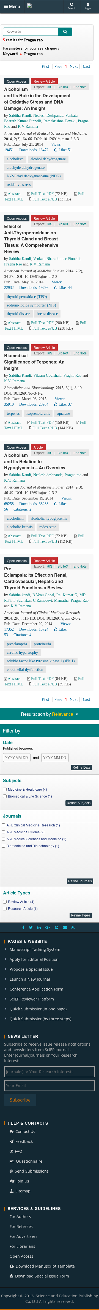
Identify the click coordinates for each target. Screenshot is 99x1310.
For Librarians (22, 1246)
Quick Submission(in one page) (38, 1008)
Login (88, 8)
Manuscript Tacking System (35, 949)
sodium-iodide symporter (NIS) (31, 305)
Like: (65, 150)
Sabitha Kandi (20, 115)
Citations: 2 (22, 509)
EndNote (80, 86)
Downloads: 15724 (33, 629)
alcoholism (15, 159)
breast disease (47, 314)
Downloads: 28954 (33, 404)
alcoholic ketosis (19, 527)
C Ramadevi (42, 600)
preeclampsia (17, 644)
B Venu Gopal (43, 595)
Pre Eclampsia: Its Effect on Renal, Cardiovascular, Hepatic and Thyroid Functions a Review (35, 578)
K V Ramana (28, 126)
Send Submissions (31, 1171)
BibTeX (62, 86)
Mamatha (61, 600)
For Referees (21, 1226)
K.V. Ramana (14, 381)
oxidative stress (19, 185)
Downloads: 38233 (33, 504)
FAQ (18, 1151)
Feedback (23, 1141)
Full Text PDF (42, 194)
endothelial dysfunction (25, 670)
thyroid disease (18, 314)
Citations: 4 (22, 635)
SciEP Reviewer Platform (32, 999)
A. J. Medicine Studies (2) (26, 831)
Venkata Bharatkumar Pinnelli (56, 259)
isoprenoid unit (38, 413)
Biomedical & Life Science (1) (30, 796)
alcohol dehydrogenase (48, 159)
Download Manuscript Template (45, 1266)
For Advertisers (23, 1236)
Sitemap (22, 1191)
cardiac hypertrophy (22, 652)
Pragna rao (73, 475)
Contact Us (24, 1131)
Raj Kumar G (66, 595)
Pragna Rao (13, 264)
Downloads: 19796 (33, 288)
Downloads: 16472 (33, 150)
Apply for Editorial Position (34, 959)
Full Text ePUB (44, 199)
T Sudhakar (22, 600)
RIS (49, 86)
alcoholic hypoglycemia (49, 518)
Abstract (14, 194)
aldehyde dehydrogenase (26, 168)
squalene (63, 413)
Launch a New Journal (30, 979)
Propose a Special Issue (31, 969)
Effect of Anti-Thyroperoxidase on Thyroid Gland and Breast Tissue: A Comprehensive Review (31, 238)
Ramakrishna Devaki (59, 121)
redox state (47, 527)
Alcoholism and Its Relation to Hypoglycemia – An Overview (34, 461)
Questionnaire (28, 1161)
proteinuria (42, 644)
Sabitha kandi (19, 595)
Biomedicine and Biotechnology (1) (33, 845)
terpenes (13, 413)
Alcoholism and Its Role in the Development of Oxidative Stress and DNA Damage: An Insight (37, 98)
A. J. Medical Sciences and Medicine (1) (36, 838)
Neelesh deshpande (47, 475)
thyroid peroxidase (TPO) (27, 297)
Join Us (22, 1181)
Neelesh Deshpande (48, 115)
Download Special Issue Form (41, 1276)
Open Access (21, 1256)
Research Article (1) (23, 908)
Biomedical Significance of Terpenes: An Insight (34, 361)
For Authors (20, 1216)
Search (71, 8)
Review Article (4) (21, 901)
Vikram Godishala (47, 375)
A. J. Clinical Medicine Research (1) (33, 825)
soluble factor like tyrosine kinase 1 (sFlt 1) (41, 661)
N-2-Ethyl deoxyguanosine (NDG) (34, 176)
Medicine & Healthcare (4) (27, 789)
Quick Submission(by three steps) (40, 1018)
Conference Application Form (36, 989)
